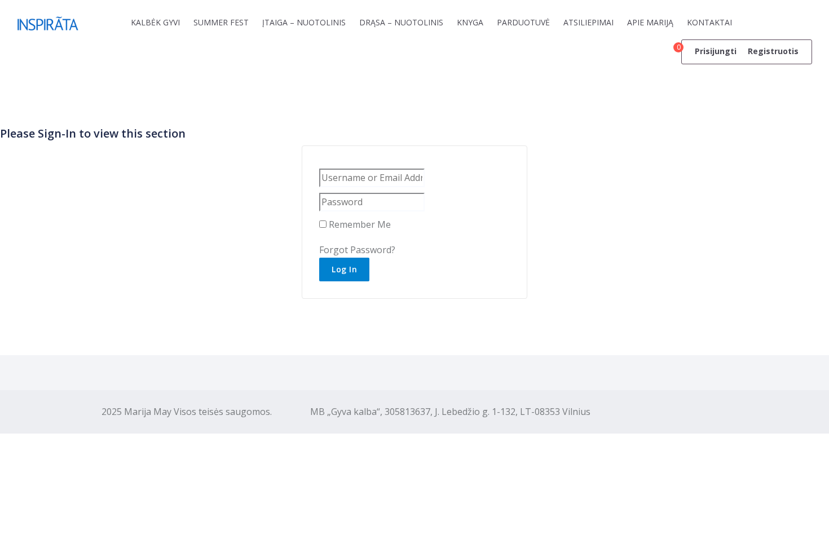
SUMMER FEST (221, 22)
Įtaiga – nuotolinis (304, 22)
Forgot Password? (357, 250)
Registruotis (773, 51)
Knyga (470, 22)
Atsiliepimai (588, 22)
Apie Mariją (650, 22)
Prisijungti (716, 51)
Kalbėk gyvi (155, 22)
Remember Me (359, 224)
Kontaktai (709, 22)
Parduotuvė (523, 22)
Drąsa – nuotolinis (401, 22)
